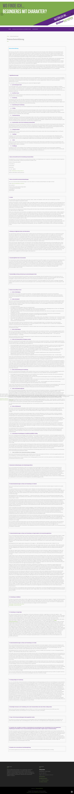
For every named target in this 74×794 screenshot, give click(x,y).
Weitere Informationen (4, 399)
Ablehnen (6, 398)
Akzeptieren (2, 398)
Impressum (11, 399)
